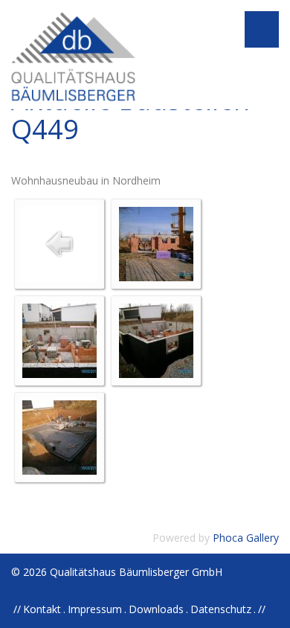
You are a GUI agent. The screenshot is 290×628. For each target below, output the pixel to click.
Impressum (95, 609)
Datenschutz (220, 609)
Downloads (156, 609)
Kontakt (42, 609)
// (261, 609)
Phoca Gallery (246, 538)
